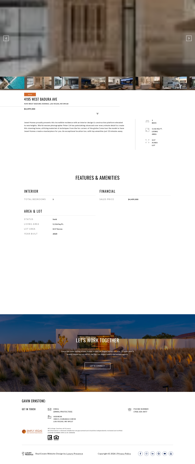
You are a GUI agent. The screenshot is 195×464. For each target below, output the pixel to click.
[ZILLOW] (171, 453)
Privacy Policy (124, 453)
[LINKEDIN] (152, 453)
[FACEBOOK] (140, 453)
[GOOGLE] (158, 453)
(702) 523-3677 (140, 412)
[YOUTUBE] (164, 453)
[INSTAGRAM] (146, 453)
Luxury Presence (74, 453)
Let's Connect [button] (97, 366)
